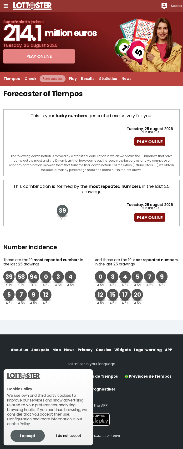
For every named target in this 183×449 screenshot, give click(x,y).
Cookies (103, 349)
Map (56, 349)
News (69, 349)
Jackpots (40, 349)
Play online (150, 142)
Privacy (85, 349)
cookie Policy (18, 423)
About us (19, 349)
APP (168, 349)
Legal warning (148, 349)
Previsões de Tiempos (150, 376)
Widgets (122, 349)
